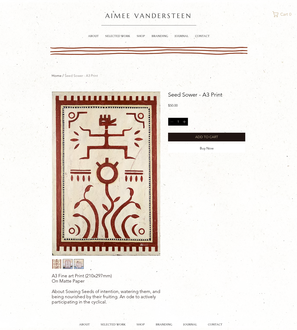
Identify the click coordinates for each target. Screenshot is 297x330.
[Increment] (184, 122)
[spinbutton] (178, 122)
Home (57, 76)
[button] (282, 14)
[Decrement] (171, 122)
